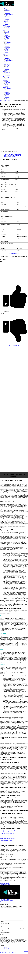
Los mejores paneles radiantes (7, 833)
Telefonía (7, 38)
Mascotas (7, 48)
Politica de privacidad (7, 948)
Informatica (7, 36)
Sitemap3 (6, 952)
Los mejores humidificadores (7, 840)
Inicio (1, 100)
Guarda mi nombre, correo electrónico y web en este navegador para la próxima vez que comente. (12, 929)
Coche (6, 44)
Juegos (6, 37)
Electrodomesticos (9, 14)
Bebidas (7, 43)
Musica (7, 50)
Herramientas (5, 21)
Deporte (7, 46)
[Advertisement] (14, 139)
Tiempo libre (5, 41)
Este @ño (2, 934)
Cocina (6, 11)
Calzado (7, 32)
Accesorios (7, 31)
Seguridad (7, 16)
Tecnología (5, 33)
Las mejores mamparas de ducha (8, 831)
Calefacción (8, 10)
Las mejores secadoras (5, 835)
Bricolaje (7, 22)
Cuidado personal (6, 17)
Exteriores (7, 26)
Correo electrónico (4, 923)
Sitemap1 (26, 951)
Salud (6, 20)
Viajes (6, 52)
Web (1, 926)
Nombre (2, 921)
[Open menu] (0, 0)
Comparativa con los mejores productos (12, 155)
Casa (4, 8)
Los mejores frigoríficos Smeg (7, 838)
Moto (6, 49)
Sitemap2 (2, 952)
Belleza (7, 19)
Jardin (6, 15)
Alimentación (8, 42)
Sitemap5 (15, 952)
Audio (6, 35)
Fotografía (7, 47)
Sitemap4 (11, 952)
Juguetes (7, 27)
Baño (6, 9)
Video (6, 39)
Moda (4, 30)
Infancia (4, 25)
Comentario (3, 910)
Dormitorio (7, 13)
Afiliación (5, 947)
